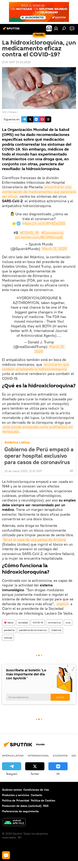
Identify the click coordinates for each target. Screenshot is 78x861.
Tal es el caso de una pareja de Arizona (34, 539)
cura (68, 622)
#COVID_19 (29, 232)
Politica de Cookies (43, 800)
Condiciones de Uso (36, 789)
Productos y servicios (15, 795)
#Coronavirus (52, 232)
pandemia (9, 630)
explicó (62, 604)
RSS (46, 806)
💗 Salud (8, 622)
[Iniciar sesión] (56, 28)
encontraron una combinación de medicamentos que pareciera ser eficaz (39, 192)
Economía (60, 755)
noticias (8, 637)
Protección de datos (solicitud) (22, 806)
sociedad (23, 622)
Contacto (36, 795)
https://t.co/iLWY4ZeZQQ (44, 223)
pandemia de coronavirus (33, 630)
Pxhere (12, 112)
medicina (56, 630)
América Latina (17, 442)
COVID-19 (38, 622)
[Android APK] (14, 822)
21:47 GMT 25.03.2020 (16, 62)
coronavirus (54, 622)
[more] (71, 471)
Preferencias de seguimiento (20, 811)
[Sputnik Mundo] (12, 30)
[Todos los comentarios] (6, 855)
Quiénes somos (12, 789)
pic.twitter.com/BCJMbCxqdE (39, 237)
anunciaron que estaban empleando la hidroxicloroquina (36, 366)
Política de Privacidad (15, 800)
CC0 (4, 112)
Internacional (38, 755)
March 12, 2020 (54, 248)
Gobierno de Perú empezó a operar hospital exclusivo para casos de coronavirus (39, 455)
